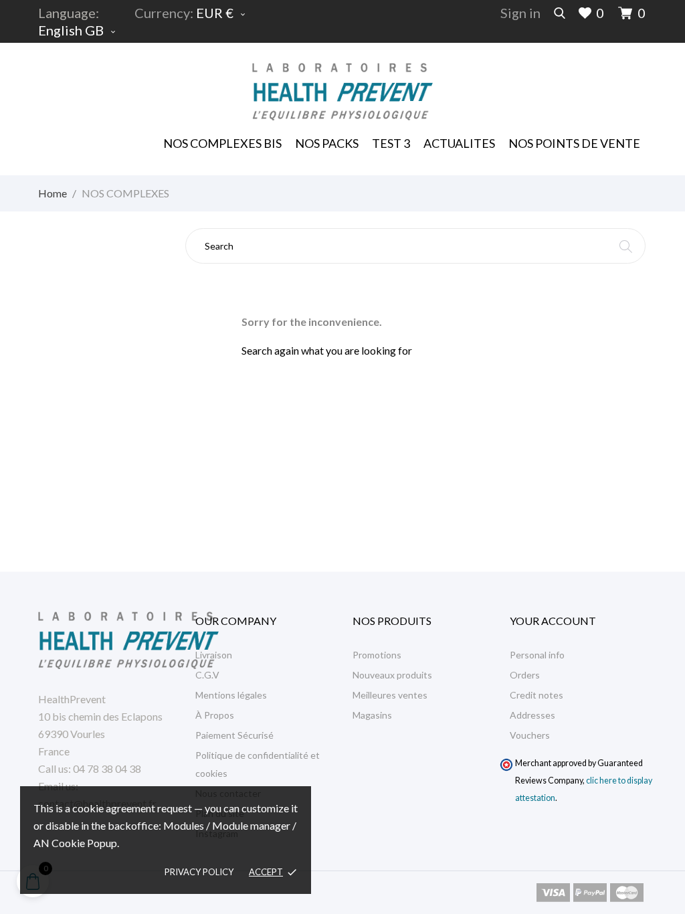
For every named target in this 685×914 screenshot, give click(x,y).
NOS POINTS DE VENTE (574, 143)
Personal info (537, 654)
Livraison (213, 654)
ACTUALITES (459, 143)
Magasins (372, 715)
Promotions (377, 654)
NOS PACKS (327, 139)
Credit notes (536, 695)
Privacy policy (199, 871)
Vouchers (530, 735)
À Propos (214, 715)
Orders (525, 674)
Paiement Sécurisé (234, 735)
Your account (553, 620)
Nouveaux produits (392, 674)
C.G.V (207, 674)
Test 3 (391, 143)
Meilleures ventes (390, 695)
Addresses (532, 715)
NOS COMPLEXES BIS (222, 143)
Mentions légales (231, 695)
